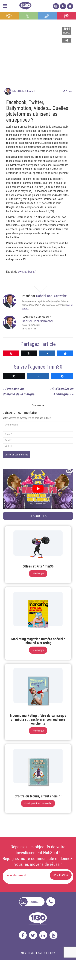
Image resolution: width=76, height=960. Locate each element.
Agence (67, 16)
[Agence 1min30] (25, 5)
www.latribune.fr (27, 271)
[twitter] (33, 935)
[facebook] (23, 935)
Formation (47, 16)
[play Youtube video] (38, 489)
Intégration (28, 16)
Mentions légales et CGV (38, 953)
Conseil (9, 16)
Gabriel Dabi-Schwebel (22, 91)
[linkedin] (43, 935)
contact (35, 902)
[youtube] (53, 935)
